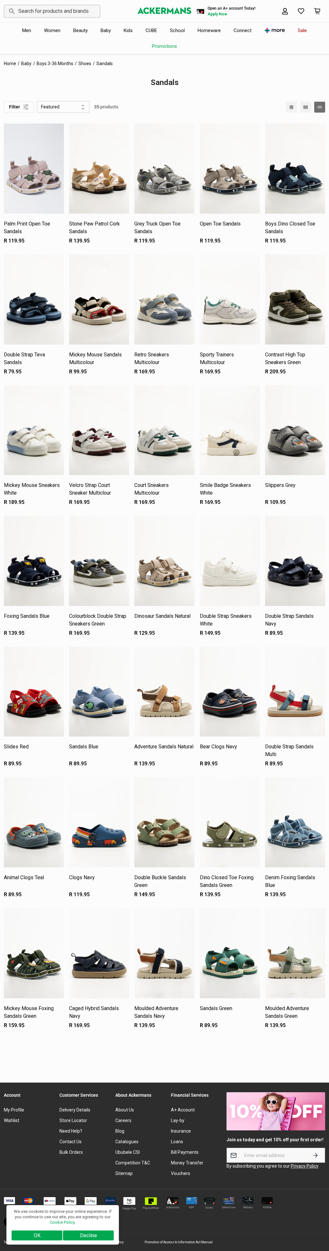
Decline (88, 1235)
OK (37, 1235)
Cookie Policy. (63, 1222)
